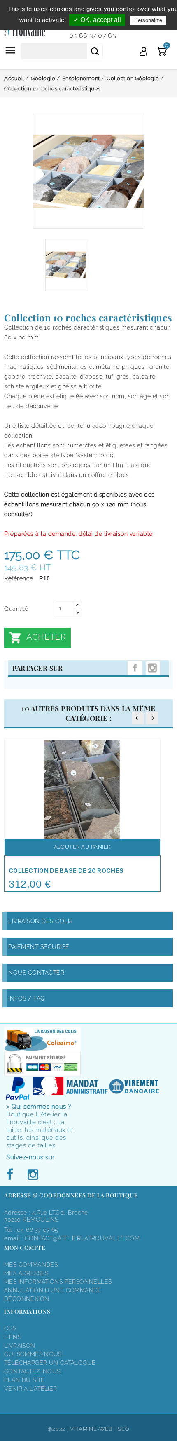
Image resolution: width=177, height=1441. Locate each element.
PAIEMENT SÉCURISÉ (39, 947)
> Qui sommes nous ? (38, 1106)
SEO (123, 1429)
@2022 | (59, 1429)
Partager (135, 668)
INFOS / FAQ (26, 998)
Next (152, 718)
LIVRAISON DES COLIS (40, 921)
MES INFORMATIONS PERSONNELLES (58, 1281)
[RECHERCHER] (94, 51)
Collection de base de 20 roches (66, 870)
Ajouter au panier (82, 847)
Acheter (37, 637)
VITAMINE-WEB (91, 1429)
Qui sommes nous (33, 1354)
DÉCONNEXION (26, 1299)
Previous (138, 718)
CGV (10, 1328)
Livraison (19, 1345)
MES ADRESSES (26, 1273)
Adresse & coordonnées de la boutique (71, 1195)
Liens (12, 1337)
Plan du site (24, 1380)
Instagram (153, 668)
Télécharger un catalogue (49, 1363)
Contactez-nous (32, 1371)
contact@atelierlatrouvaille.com (82, 1238)
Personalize (148, 20)
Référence (18, 578)
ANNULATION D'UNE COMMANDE (53, 1290)
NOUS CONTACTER (36, 972)
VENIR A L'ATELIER (30, 1388)
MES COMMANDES (31, 1264)
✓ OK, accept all (97, 19)
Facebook (12, 1175)
